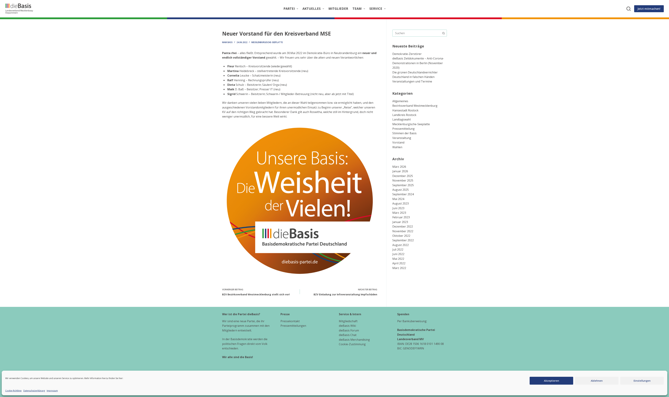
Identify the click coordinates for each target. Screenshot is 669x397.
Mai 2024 (398, 199)
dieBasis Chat (347, 335)
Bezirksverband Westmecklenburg (414, 106)
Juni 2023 (398, 208)
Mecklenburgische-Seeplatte (267, 42)
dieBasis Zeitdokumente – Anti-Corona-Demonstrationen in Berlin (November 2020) (418, 63)
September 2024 (403, 194)
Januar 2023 (400, 222)
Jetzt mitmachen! (649, 9)
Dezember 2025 (402, 176)
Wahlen (397, 147)
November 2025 (402, 180)
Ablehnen (597, 380)
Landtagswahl (401, 119)
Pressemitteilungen (293, 326)
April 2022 (398, 263)
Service (375, 8)
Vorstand (398, 142)
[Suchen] (628, 9)
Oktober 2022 (401, 236)
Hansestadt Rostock (405, 110)
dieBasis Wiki (347, 326)
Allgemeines (400, 101)
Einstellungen (642, 380)
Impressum (52, 390)
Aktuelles (311, 8)
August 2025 (400, 190)
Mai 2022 (398, 259)
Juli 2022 (397, 249)
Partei (289, 8)
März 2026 (399, 167)
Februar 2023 (401, 217)
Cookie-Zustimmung (352, 344)
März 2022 (399, 268)
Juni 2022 (398, 254)
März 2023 (399, 213)
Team (357, 8)
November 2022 (402, 231)
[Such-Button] (443, 33)
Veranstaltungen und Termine (412, 81)
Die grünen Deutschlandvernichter (415, 72)
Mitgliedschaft (348, 321)
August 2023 (400, 203)
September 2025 (403, 185)
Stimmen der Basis (404, 133)
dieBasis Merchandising (354, 340)
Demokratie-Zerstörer (407, 54)
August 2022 (400, 245)
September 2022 (403, 240)
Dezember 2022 (402, 226)
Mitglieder (338, 8)
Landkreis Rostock (404, 115)
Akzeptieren (551, 380)
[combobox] (416, 33)
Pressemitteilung (403, 129)
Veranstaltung (401, 138)
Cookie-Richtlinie (13, 390)
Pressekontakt (290, 321)
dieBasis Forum (349, 330)
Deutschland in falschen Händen (413, 77)
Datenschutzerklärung (34, 390)
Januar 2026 (400, 171)
